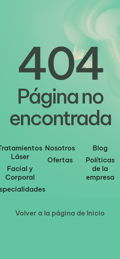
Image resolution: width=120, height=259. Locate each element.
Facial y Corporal (20, 172)
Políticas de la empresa (100, 168)
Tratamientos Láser (20, 152)
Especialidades (20, 189)
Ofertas (60, 160)
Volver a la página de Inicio (60, 213)
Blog (100, 148)
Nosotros (60, 148)
